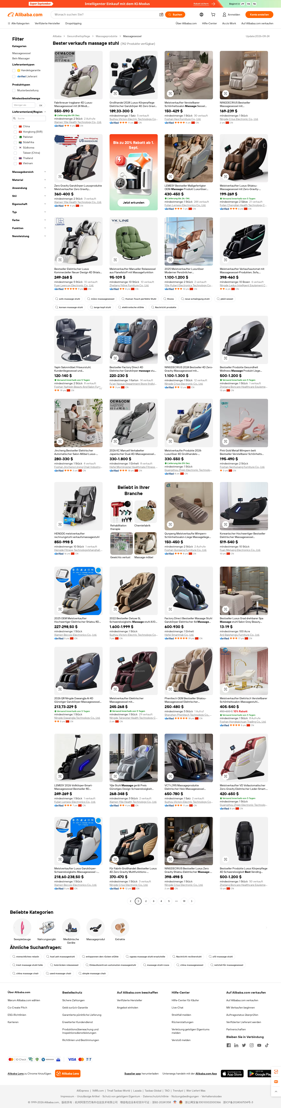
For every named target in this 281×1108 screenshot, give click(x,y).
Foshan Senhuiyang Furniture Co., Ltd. (242, 466)
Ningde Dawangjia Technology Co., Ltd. (77, 717)
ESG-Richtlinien (17, 1014)
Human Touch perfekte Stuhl (140, 299)
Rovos (170, 299)
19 (184, 901)
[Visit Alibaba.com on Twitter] (244, 1045)
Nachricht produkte (165, 307)
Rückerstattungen (182, 1022)
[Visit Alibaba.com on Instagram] (251, 1045)
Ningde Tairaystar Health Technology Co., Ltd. (134, 717)
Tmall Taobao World (118, 1090)
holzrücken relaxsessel (66, 965)
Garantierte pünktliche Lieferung (81, 1014)
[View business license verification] (175, 1102)
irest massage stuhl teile (29, 965)
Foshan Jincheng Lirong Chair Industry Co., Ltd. (78, 466)
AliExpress (83, 1090)
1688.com (98, 1090)
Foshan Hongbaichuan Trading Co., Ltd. (243, 721)
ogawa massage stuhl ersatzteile (147, 956)
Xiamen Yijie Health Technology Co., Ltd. (78, 122)
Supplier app (132, 1073)
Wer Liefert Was (195, 1090)
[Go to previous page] (130, 901)
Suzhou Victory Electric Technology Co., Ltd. (134, 119)
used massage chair (60, 973)
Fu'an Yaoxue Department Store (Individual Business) (134, 383)
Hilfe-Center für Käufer (185, 1000)
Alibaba (57, 36)
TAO (167, 1090)
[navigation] (29, 469)
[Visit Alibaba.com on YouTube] (259, 1045)
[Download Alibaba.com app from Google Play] (260, 1073)
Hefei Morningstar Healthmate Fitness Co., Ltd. (134, 466)
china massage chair (27, 973)
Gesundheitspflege (78, 36)
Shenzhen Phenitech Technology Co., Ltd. (189, 714)
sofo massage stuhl (69, 299)
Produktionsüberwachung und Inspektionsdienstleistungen (80, 1031)
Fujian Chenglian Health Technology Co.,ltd (244, 205)
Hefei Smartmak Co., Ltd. (179, 634)
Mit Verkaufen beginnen (240, 1007)
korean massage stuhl (71, 307)
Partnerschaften (236, 1029)
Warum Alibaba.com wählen (24, 1000)
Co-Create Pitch (17, 1007)
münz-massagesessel (102, 299)
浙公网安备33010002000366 (203, 1102)
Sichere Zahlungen (73, 1000)
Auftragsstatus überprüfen (242, 1014)
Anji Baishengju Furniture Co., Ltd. (240, 634)
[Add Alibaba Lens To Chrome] (67, 1073)
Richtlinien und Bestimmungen (80, 1040)
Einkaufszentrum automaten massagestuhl (112, 965)
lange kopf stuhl (102, 307)
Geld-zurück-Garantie (75, 1007)
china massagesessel (191, 965)
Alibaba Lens (16, 1073)
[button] (161, 14)
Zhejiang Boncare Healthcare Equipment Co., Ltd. (244, 386)
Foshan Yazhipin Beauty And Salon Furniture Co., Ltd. (78, 386)
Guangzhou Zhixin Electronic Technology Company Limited (189, 470)
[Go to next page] (191, 901)
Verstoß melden (181, 1040)
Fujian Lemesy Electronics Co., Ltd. (185, 205)
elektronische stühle (133, 307)
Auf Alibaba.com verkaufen (242, 1000)
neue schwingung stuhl (197, 299)
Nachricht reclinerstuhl (188, 956)
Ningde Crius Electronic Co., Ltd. (239, 119)
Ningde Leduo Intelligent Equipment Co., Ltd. (244, 285)
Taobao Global (153, 1090)
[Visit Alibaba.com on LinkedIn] (236, 1045)
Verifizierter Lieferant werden (243, 1022)
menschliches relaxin (27, 956)
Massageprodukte (106, 36)
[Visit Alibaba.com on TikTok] (267, 1045)
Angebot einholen (127, 1007)
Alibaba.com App (206, 1073)
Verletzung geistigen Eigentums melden (191, 1031)
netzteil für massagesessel (228, 965)
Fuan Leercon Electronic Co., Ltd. (74, 285)
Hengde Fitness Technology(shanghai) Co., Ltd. (78, 550)
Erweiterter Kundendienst (77, 1022)
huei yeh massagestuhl (62, 956)
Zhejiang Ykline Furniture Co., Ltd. (129, 285)
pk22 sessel (227, 299)
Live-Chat (177, 1007)
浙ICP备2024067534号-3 (238, 1102)
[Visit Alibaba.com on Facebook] (228, 1045)
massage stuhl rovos (158, 965)
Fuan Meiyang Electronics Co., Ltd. (240, 550)
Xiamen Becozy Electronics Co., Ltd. (75, 634)
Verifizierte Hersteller (129, 1000)
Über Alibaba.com (19, 992)
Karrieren (13, 1022)
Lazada (137, 1090)
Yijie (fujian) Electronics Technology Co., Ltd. (189, 285)
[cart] (214, 15)
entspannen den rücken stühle (102, 956)
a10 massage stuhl (223, 956)
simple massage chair (94, 973)
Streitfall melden (181, 1014)
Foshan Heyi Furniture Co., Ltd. (183, 119)
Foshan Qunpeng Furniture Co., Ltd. (186, 550)
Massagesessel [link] (132, 36)
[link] (276, 1072)
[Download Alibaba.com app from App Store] (232, 1073)
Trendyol (178, 1090)
